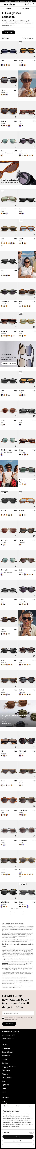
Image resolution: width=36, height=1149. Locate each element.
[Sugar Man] (4, 515)
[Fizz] (14, 336)
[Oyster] (6, 213)
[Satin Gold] (4, 545)
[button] (28, 4)
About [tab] (29, 1106)
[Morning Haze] (1, 275)
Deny (18, 1145)
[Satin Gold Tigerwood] (1, 155)
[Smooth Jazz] (14, 243)
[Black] (1, 65)
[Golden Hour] (4, 664)
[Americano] (6, 65)
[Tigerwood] (4, 243)
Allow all (18, 1137)
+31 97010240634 (9, 1038)
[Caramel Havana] (9, 243)
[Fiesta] (6, 125)
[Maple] (20, 65)
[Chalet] (27, 306)
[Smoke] (22, 155)
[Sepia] (25, 65)
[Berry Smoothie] (20, 306)
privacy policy (14, 1019)
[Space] (22, 604)
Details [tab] (18, 1106)
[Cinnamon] (6, 243)
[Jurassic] (4, 65)
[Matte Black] (1, 545)
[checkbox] (3, 1018)
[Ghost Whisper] (30, 155)
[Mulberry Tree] (6, 95)
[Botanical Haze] (4, 306)
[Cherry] (20, 125)
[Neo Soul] (1, 95)
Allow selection (18, 1141)
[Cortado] (9, 65)
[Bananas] (30, 306)
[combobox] (28, 38)
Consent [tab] (6, 1106)
